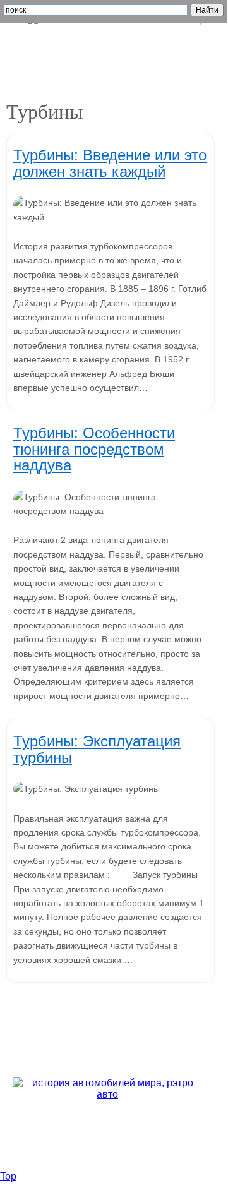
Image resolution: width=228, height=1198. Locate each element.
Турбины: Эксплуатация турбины (97, 749)
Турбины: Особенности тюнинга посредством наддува (94, 449)
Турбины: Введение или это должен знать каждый (110, 163)
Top (8, 1176)
